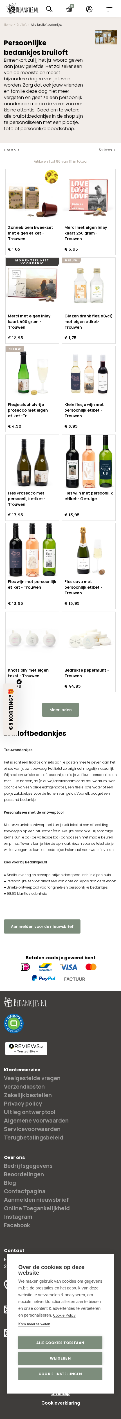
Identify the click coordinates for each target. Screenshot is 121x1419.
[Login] (89, 9)
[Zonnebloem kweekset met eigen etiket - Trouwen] (32, 196)
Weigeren (60, 1358)
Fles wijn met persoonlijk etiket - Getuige (88, 495)
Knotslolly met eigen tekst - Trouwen (28, 672)
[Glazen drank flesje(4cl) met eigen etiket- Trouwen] (88, 284)
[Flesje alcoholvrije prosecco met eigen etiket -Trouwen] (32, 373)
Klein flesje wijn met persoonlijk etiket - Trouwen (84, 410)
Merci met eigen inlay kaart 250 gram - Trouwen (85, 233)
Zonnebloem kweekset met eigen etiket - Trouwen (30, 233)
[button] (10, 709)
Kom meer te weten (34, 1324)
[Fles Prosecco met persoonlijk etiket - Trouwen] (32, 461)
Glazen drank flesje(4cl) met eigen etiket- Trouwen (88, 321)
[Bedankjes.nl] (22, 9)
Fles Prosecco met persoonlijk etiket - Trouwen (27, 498)
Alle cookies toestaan (60, 1342)
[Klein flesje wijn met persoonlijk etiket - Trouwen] (88, 373)
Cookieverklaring (60, 1403)
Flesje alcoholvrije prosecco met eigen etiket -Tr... (28, 410)
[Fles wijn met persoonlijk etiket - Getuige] (88, 461)
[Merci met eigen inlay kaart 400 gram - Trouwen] (32, 284)
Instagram (18, 1216)
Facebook (17, 1225)
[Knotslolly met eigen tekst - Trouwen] (32, 638)
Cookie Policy (64, 1315)
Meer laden (61, 709)
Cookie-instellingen (60, 1373)
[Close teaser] (19, 682)
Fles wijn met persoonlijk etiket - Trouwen (32, 584)
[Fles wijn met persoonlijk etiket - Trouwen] (32, 550)
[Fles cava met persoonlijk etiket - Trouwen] (88, 550)
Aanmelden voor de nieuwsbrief (42, 926)
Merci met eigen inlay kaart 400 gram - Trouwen (29, 321)
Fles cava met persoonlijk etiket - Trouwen (83, 587)
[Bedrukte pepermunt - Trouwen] (88, 638)
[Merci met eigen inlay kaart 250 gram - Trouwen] (88, 196)
